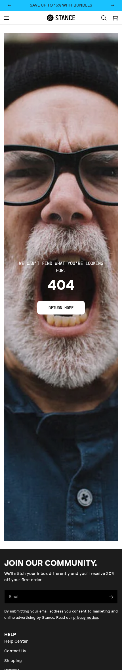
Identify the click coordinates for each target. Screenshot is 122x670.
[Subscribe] (111, 597)
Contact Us (15, 651)
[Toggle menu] (6, 18)
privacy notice (85, 617)
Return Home (61, 307)
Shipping (13, 661)
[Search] (104, 18)
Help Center (16, 642)
